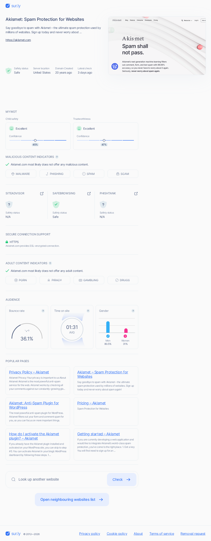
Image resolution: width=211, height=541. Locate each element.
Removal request (193, 534)
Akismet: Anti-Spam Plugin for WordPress (34, 405)
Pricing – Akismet (91, 403)
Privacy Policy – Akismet (29, 372)
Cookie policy (117, 534)
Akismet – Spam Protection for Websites (102, 374)
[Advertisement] (105, 92)
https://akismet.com (18, 40)
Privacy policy (89, 534)
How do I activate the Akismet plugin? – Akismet (34, 436)
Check (118, 480)
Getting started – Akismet (98, 434)
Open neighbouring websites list (67, 499)
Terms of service (161, 534)
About (138, 534)
